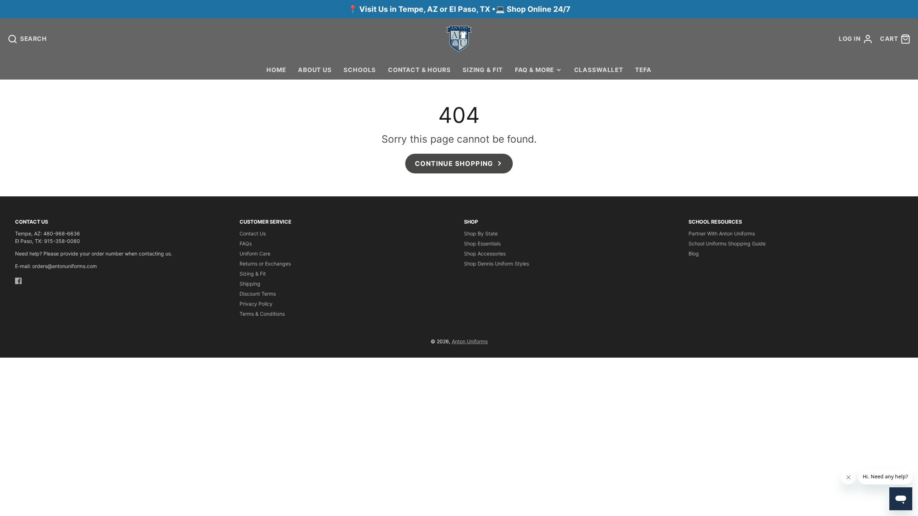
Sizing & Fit (483, 69)
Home (276, 69)
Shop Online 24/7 (538, 9)
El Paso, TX (470, 9)
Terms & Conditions (262, 314)
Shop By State (481, 233)
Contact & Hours (419, 69)
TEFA (643, 69)
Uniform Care (255, 253)
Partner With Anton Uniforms (721, 233)
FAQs (246, 243)
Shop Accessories (485, 253)
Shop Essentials (482, 243)
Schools (360, 69)
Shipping (250, 284)
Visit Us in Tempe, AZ (399, 9)
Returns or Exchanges (265, 264)
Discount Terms (258, 294)
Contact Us (253, 233)
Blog (693, 253)
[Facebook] (18, 280)
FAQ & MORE (534, 69)
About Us (315, 69)
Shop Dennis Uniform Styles (496, 264)
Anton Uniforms (470, 341)
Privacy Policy (256, 304)
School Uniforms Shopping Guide (727, 243)
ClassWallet (598, 69)
